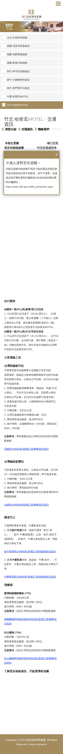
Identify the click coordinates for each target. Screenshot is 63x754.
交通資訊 (27, 129)
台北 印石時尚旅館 (17, 37)
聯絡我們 (43, 129)
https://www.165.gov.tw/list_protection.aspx (29, 186)
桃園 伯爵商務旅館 (17, 54)
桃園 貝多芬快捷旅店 (18, 45)
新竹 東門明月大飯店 (18, 88)
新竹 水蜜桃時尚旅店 (18, 79)
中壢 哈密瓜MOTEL (18, 96)
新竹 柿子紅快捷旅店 (18, 71)
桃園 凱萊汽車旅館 (17, 62)
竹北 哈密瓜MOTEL (18, 105)
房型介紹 (10, 129)
